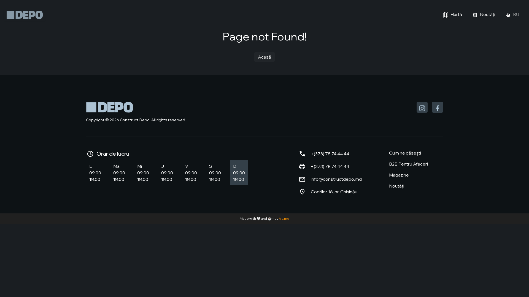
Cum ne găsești (405, 153)
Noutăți (487, 14)
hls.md (284, 218)
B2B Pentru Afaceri (408, 164)
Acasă (264, 57)
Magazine (399, 175)
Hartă (456, 14)
